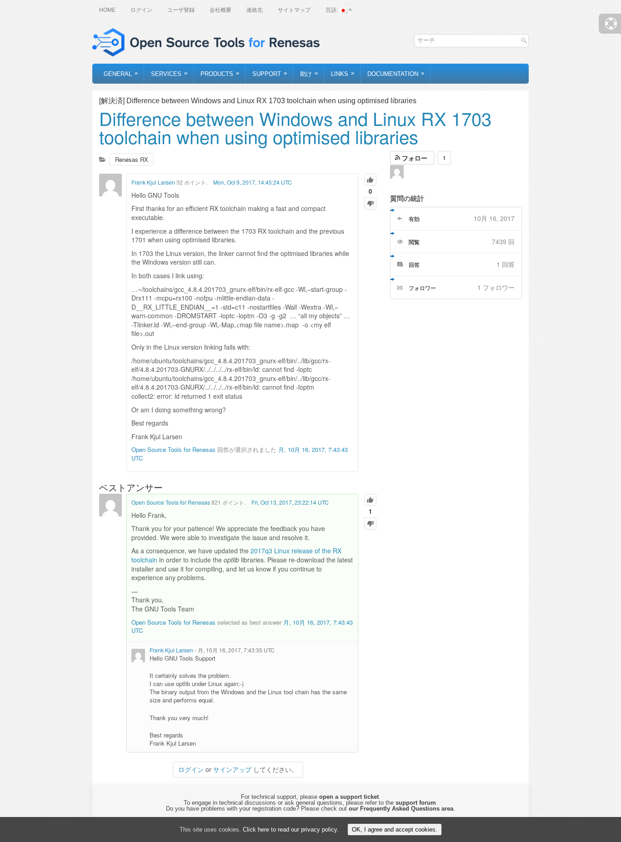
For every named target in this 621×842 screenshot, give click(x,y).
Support (269, 73)
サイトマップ (294, 10)
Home (107, 10)
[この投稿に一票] (370, 180)
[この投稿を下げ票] (370, 203)
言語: (339, 9)
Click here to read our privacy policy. (291, 829)
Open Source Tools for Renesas (173, 449)
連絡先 (254, 10)
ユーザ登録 (181, 10)
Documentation (395, 73)
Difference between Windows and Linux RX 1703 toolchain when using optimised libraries (295, 127)
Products (219, 73)
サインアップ (232, 769)
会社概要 (220, 10)
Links (342, 73)
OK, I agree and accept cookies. (394, 829)
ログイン (141, 10)
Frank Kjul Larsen (153, 182)
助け (309, 73)
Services (169, 73)
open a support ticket (349, 796)
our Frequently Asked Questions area (401, 808)
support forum (416, 802)
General (121, 73)
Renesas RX (131, 159)
